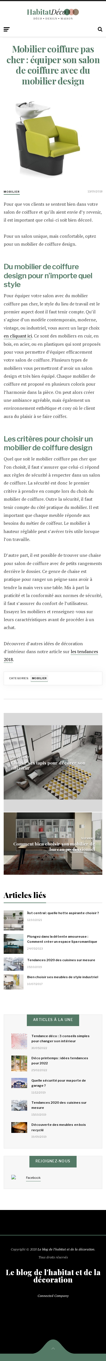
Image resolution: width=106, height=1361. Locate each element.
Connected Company (53, 1295)
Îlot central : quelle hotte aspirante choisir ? (63, 913)
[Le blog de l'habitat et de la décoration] (53, 14)
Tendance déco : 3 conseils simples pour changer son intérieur (60, 1038)
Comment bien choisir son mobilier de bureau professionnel (54, 846)
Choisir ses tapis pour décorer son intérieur (48, 765)
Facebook (33, 1178)
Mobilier (12, 191)
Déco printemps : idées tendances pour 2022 (59, 1060)
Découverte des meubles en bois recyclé (58, 1127)
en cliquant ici (18, 336)
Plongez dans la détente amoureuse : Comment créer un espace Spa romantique (62, 939)
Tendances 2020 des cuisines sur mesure (61, 960)
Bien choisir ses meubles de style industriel (62, 977)
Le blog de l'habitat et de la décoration (66, 1249)
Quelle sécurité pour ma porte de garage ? (58, 1083)
